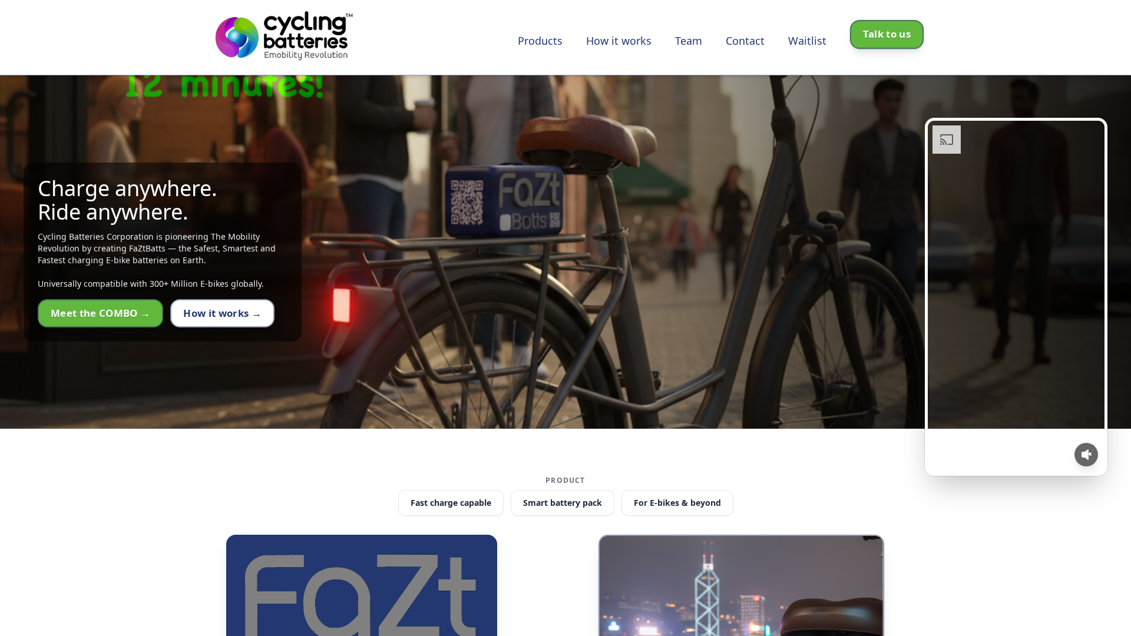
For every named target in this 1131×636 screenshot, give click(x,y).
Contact (745, 41)
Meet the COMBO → (100, 313)
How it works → (222, 313)
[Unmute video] (1086, 454)
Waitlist (807, 41)
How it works (619, 41)
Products (540, 41)
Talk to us (887, 34)
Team (688, 41)
